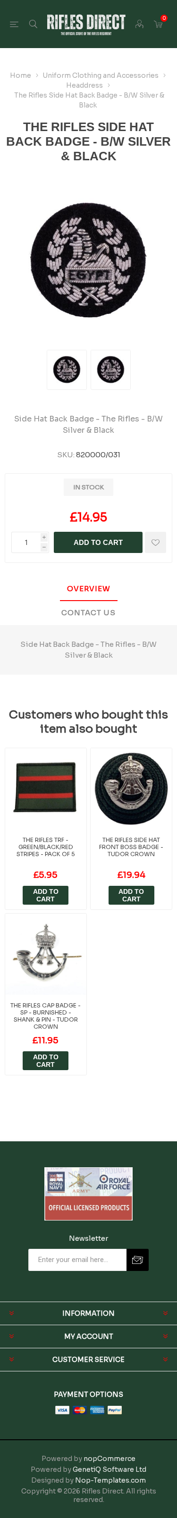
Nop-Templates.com (110, 1480)
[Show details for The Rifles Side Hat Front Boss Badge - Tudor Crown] (131, 788)
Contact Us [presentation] (88, 612)
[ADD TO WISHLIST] (155, 542)
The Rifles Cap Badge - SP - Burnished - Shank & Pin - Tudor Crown (45, 1016)
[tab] (88, 589)
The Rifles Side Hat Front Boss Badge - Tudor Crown (131, 847)
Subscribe (137, 1260)
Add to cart (98, 542)
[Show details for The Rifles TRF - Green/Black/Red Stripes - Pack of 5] (45, 788)
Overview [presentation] (88, 588)
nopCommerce (109, 1458)
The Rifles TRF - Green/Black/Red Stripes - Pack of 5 (46, 847)
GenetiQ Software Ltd (109, 1469)
